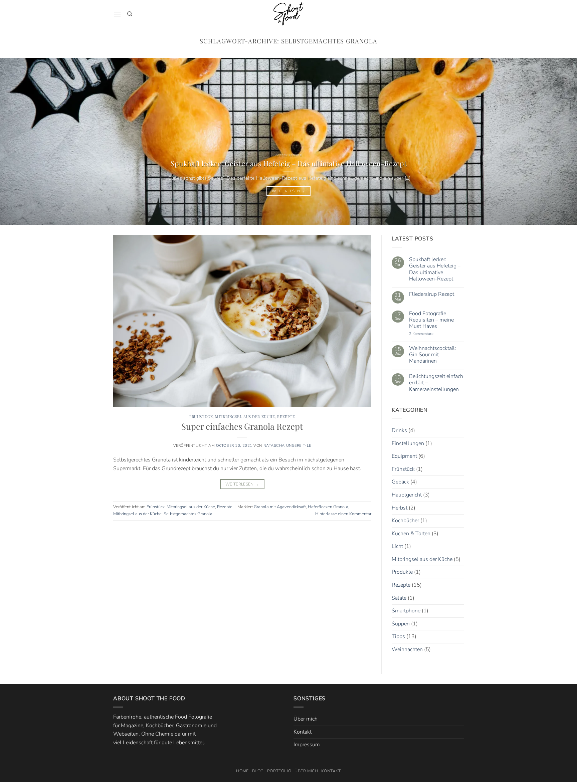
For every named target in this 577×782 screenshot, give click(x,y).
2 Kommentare (429, 334)
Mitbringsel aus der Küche (245, 416)
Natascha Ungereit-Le (287, 445)
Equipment (404, 456)
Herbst (399, 508)
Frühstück (201, 416)
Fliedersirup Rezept (431, 294)
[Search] (129, 14)
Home (242, 771)
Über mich (306, 719)
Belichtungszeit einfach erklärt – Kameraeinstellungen (436, 383)
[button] (117, 14)
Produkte (402, 572)
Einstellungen (408, 443)
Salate (399, 598)
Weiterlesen (288, 191)
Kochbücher (405, 520)
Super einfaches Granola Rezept (242, 426)
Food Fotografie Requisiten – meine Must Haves (431, 320)
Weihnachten (407, 649)
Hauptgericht (407, 495)
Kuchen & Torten (411, 533)
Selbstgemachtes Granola (188, 514)
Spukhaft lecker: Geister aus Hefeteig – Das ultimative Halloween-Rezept (289, 163)
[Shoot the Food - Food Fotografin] (288, 13)
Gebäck (400, 482)
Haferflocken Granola (328, 507)
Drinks (399, 430)
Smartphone (406, 611)
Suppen (401, 623)
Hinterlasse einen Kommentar (343, 514)
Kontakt (303, 732)
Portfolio (279, 771)
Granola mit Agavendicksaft (280, 507)
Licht (397, 546)
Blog (258, 771)
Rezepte (286, 416)
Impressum (307, 744)
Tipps (398, 636)
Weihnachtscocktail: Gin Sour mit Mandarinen (432, 355)
